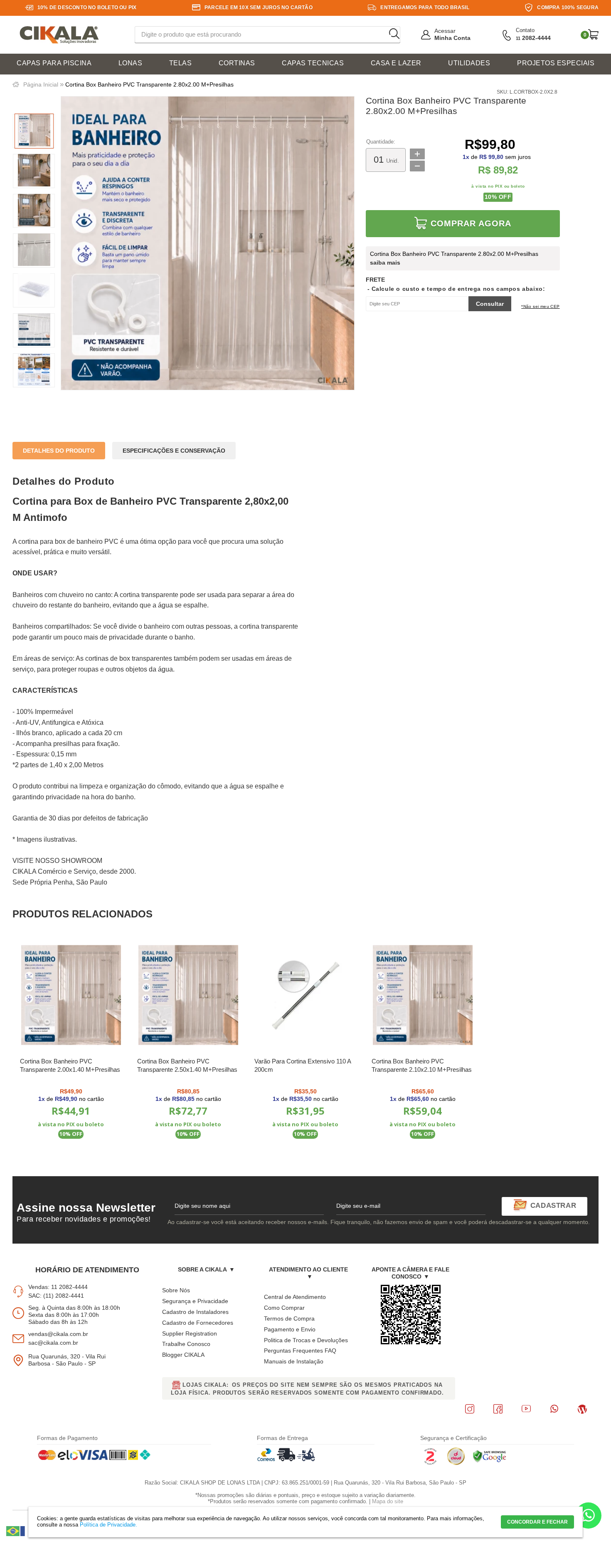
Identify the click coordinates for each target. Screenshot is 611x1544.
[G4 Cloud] (456, 1463)
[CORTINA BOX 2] (34, 171)
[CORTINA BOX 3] (34, 211)
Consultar (490, 303)
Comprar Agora (471, 223)
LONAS (130, 63)
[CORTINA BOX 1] (34, 131)
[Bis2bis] (430, 1463)
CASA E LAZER (396, 63)
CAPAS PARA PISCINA (54, 63)
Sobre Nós (176, 1290)
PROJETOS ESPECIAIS (555, 63)
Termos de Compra (289, 1318)
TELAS (180, 63)
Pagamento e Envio (289, 1329)
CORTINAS (237, 63)
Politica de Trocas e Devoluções (306, 1340)
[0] (593, 34)
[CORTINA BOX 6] (34, 330)
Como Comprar (284, 1307)
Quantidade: (380, 142)
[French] (27, 1531)
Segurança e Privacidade (195, 1301)
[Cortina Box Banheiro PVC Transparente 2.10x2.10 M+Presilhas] (422, 995)
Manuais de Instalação (293, 1361)
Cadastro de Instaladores (195, 1312)
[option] (34, 131)
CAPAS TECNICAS (313, 63)
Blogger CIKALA (183, 1354)
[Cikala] (59, 35)
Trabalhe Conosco (186, 1344)
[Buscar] (394, 34)
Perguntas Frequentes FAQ (300, 1350)
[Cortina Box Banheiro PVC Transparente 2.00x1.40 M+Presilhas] (71, 995)
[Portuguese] (13, 1531)
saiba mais (385, 262)
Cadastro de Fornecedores (197, 1322)
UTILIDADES (469, 63)
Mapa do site (387, 1501)
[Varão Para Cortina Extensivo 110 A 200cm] (305, 995)
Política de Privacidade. (108, 1525)
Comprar (71, 1154)
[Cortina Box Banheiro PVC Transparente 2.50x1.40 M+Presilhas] (188, 995)
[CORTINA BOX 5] (34, 290)
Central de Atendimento (295, 1297)
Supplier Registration (189, 1333)
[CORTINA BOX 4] (34, 250)
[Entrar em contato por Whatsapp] (588, 1517)
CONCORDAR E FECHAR (537, 1522)
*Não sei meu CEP (540, 306)
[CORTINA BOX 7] (34, 370)
